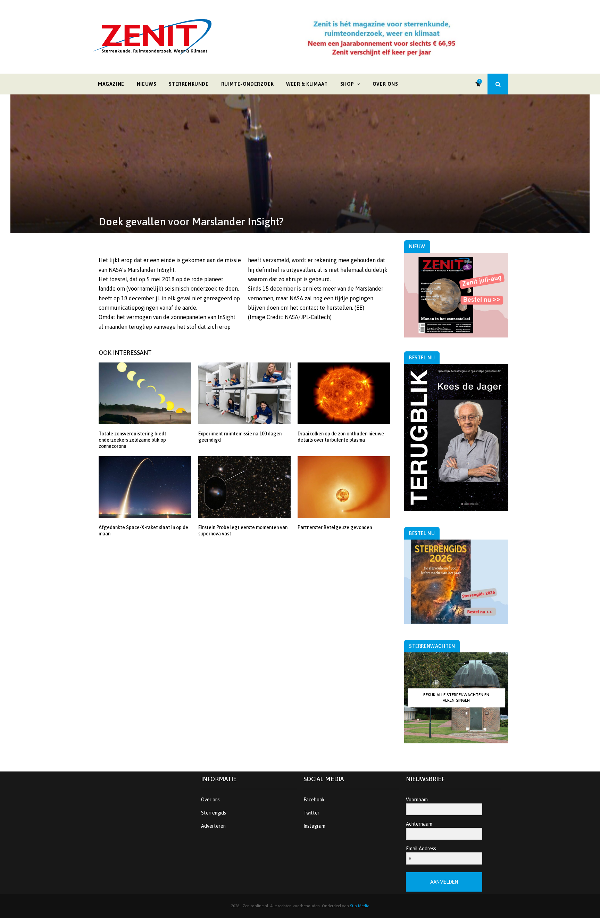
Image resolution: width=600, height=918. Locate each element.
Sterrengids (213, 813)
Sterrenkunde (188, 84)
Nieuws (147, 84)
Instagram (314, 826)
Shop (347, 84)
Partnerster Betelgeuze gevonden (335, 527)
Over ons (385, 84)
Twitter (311, 813)
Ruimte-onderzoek (247, 84)
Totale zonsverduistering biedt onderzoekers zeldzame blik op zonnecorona (132, 440)
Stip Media (359, 905)
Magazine (111, 84)
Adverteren (213, 826)
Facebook (314, 799)
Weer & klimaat (306, 84)
